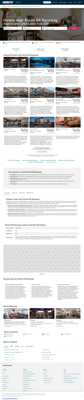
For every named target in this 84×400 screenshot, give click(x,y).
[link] (13, 334)
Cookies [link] (44, 373)
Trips (75, 2)
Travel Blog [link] (25, 390)
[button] (42, 279)
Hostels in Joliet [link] (45, 357)
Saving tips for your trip (51, 162)
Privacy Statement (6, 398)
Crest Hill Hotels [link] (45, 349)
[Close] (81, 395)
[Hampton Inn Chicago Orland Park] (68, 101)
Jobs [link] (3, 373)
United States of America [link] (15, 6)
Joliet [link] (26, 6)
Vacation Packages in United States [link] (29, 380)
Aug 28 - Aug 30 (65, 48)
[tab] (7, 192)
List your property (63, 2)
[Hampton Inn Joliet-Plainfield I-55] (68, 71)
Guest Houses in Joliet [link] (8, 357)
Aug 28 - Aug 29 (40, 48)
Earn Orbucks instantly (10, 42)
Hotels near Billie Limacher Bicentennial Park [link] (13, 352)
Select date (9, 28)
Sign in (79, 2)
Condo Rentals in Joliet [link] (9, 354)
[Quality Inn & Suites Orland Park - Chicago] (16, 131)
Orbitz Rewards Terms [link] (47, 380)
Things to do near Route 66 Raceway (48, 160)
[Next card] (80, 49)
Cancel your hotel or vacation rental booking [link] (72, 373)
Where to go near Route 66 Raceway (66, 160)
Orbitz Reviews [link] (26, 382)
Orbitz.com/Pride (39, 288)
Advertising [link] (5, 388)
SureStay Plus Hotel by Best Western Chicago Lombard (20, 205)
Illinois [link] (23, 6)
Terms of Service (14, 398)
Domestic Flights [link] (26, 378)
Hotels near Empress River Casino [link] (11, 349)
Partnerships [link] (5, 378)
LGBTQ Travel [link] (25, 386)
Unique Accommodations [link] (27, 388)
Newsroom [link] (5, 380)
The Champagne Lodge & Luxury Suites (16, 209)
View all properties (42, 151)
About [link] (4, 371)
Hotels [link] (9, 6)
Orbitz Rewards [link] (5, 386)
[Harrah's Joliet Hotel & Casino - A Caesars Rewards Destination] (16, 71)
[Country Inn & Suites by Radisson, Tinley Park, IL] (16, 101)
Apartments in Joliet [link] (46, 352)
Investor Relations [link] (6, 382)
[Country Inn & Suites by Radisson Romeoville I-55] (42, 101)
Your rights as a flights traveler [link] (69, 382)
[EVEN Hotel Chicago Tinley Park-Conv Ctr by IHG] (42, 131)
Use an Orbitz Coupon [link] (68, 380)
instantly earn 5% (70, 42)
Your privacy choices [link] (47, 382)
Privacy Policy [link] (46, 371)
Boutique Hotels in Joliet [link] (47, 359)
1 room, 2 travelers (49, 28)
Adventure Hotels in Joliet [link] (9, 359)
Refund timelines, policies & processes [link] (71, 378)
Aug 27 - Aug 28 (16, 48)
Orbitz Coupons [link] (26, 384)
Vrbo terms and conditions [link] (48, 378)
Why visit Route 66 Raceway (14, 160)
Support (70, 2)
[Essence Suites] (68, 131)
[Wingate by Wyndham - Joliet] (42, 71)
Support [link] (65, 371)
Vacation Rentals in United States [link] (29, 373)
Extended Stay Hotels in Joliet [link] (48, 354)
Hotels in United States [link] (27, 371)
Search (74, 28)
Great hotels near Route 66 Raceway (30, 160)
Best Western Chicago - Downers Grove (16, 213)
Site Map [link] (4, 384)
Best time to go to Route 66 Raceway (36, 162)
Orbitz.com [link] (5, 6)
